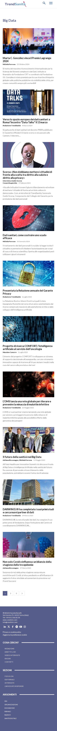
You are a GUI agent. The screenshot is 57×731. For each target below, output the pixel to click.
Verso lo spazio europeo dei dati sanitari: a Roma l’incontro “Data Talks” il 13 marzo (26, 121)
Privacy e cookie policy (12, 632)
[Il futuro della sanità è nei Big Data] (28, 440)
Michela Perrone (9, 64)
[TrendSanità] (15, 4)
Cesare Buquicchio (10, 183)
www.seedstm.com (10, 620)
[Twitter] (9, 627)
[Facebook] (13, 627)
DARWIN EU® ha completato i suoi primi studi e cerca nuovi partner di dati (28, 511)
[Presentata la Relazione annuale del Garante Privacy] (28, 273)
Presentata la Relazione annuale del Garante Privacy (28, 292)
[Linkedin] (5, 627)
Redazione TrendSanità (12, 125)
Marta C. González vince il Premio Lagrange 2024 (27, 60)
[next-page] (22, 593)
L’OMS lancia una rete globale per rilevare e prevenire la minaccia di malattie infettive (27, 403)
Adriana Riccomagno (11, 460)
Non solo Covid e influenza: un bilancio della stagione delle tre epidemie (27, 563)
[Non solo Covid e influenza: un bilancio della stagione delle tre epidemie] (28, 545)
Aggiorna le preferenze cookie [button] (15, 635)
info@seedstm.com (10, 622)
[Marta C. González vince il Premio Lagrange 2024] (28, 41)
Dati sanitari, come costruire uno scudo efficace (24, 237)
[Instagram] (25, 627)
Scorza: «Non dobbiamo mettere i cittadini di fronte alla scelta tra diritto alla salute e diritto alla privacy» (27, 174)
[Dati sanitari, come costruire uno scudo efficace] (28, 218)
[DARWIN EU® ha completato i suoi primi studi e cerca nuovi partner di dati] (28, 492)
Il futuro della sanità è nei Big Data (22, 456)
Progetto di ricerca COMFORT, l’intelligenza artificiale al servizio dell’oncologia (27, 347)
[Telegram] (17, 627)
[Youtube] (21, 627)
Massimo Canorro (10, 352)
